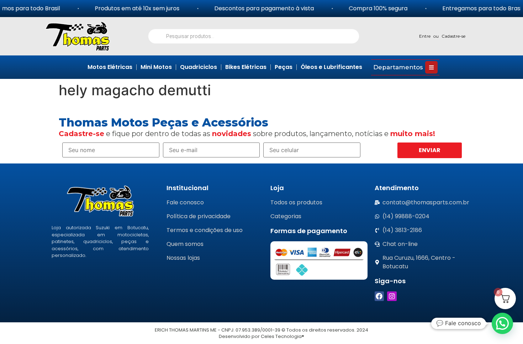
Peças (283, 67)
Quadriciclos (198, 67)
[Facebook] (379, 296)
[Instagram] (392, 296)
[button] (502, 323)
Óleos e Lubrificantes (331, 67)
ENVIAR (429, 150)
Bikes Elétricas (245, 67)
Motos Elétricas (110, 67)
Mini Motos (156, 67)
